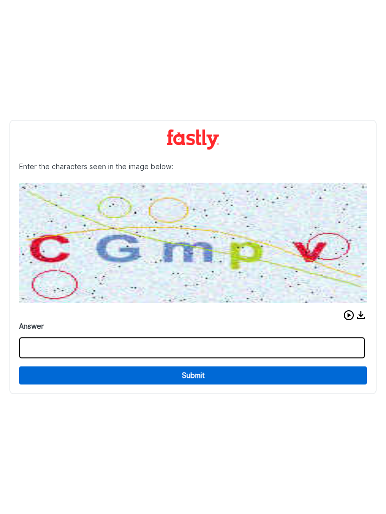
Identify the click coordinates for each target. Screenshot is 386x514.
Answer (31, 326)
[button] (349, 315)
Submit (193, 375)
